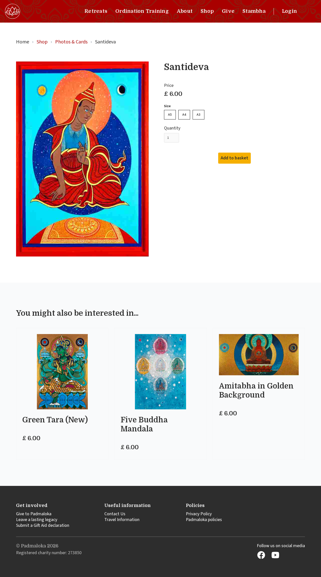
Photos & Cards (71, 42)
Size (167, 106)
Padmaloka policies (204, 520)
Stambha (254, 11)
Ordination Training (142, 11)
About (185, 11)
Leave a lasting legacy (36, 520)
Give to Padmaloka (33, 514)
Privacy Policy (199, 514)
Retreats (96, 11)
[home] (12, 11)
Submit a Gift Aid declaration (42, 525)
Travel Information (121, 520)
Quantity (172, 128)
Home (22, 42)
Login (289, 11)
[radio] (170, 114)
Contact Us (114, 514)
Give (228, 11)
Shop (207, 11)
